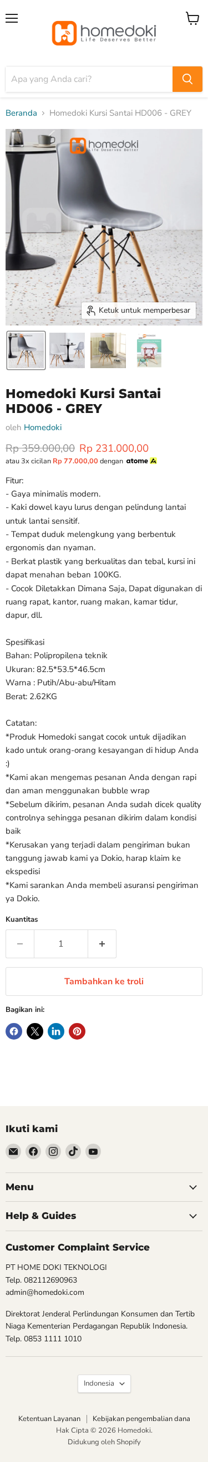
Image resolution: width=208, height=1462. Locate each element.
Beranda (21, 113)
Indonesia (99, 1383)
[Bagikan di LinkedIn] (56, 1031)
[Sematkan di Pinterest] (77, 1031)
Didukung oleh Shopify (104, 1442)
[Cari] (187, 79)
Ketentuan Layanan (49, 1419)
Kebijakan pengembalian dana (141, 1419)
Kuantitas (22, 920)
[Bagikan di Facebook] (14, 1031)
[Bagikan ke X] (35, 1031)
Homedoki (43, 427)
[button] (26, 350)
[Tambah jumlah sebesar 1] (102, 943)
